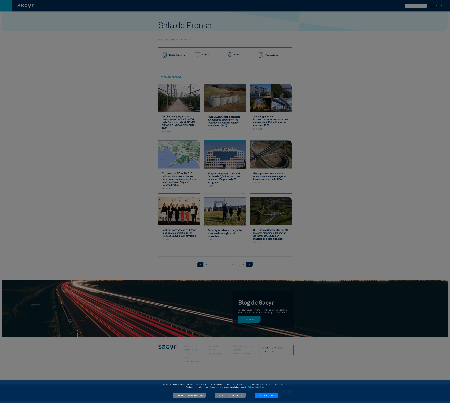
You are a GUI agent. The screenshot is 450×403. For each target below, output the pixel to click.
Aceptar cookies (268, 395)
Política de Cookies (256, 387)
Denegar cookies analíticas (190, 395)
